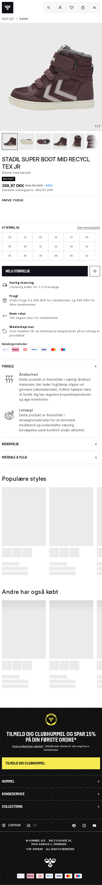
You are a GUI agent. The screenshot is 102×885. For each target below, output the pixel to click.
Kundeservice (13, 794)
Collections (12, 806)
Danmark (14, 825)
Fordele (8, 366)
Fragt (13, 296)
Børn (23, 19)
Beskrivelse (10, 444)
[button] (60, 7)
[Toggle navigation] (49, 7)
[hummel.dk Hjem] (7, 7)
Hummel (8, 781)
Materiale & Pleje (14, 457)
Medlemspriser (21, 327)
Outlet (8, 19)
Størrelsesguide (88, 227)
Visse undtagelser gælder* (28, 746)
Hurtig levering (21, 282)
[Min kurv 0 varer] (83, 7)
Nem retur (17, 313)
